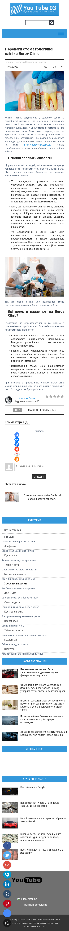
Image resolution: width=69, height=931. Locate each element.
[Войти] (16, 23)
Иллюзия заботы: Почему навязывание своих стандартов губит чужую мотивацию (41, 719)
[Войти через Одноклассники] (16, 459)
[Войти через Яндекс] (16, 449)
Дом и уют (10, 593)
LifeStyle (9, 537)
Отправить (39, 476)
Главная (9, 62)
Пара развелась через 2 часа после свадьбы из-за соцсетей (39, 804)
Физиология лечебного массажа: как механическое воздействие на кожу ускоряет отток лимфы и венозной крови (42, 688)
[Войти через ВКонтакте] (16, 439)
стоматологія (32, 410)
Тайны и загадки (13, 630)
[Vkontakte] (53, 878)
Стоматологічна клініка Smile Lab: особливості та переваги (43, 497)
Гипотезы (9, 649)
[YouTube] (58, 884)
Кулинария (10, 555)
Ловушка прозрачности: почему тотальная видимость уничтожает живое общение (43, 733)
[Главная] (34, 14)
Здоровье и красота (36, 62)
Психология (11, 621)
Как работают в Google (32, 787)
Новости (19, 62)
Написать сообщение (35, 904)
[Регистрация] (22, 23)
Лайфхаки (10, 546)
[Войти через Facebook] (16, 444)
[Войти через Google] (17, 454)
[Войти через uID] (16, 434)
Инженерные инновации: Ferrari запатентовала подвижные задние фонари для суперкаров (39, 672)
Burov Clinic (49, 410)
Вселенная (10, 639)
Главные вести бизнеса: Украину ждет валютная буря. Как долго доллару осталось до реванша (40, 837)
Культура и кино (13, 611)
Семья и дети (12, 602)
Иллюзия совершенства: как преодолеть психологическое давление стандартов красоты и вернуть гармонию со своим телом (42, 705)
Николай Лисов (27, 398)
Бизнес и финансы (15, 574)
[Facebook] (53, 884)
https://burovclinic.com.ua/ (37, 144)
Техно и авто (11, 565)
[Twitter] (58, 878)
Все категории (12, 530)
